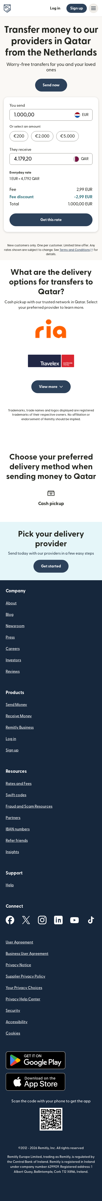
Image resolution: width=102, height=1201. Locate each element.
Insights (12, 852)
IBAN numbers (18, 829)
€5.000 (67, 136)
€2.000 (42, 136)
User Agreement (19, 942)
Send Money (16, 705)
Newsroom (15, 626)
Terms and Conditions (76, 249)
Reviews (13, 671)
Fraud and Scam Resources (29, 806)
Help (10, 885)
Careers (13, 649)
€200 (19, 136)
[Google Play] (35, 1060)
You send (17, 105)
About (11, 603)
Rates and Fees (19, 784)
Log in (55, 8)
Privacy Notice (18, 965)
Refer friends (17, 840)
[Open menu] (93, 8)
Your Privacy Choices (24, 988)
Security (13, 1010)
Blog (10, 615)
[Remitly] (7, 9)
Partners (13, 818)
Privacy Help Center (23, 999)
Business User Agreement (27, 954)
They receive (20, 150)
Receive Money (19, 716)
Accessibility (17, 1022)
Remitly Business (20, 727)
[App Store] (35, 1082)
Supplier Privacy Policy (25, 976)
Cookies (13, 1033)
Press (10, 637)
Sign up (76, 8)
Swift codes (16, 795)
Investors (13, 660)
